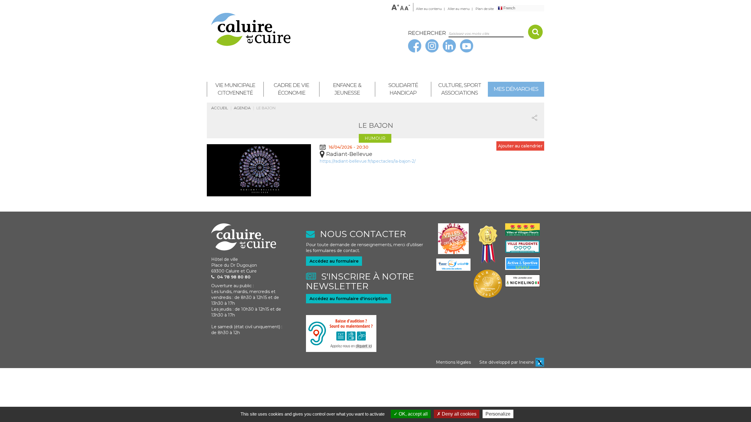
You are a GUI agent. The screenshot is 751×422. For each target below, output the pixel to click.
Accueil (219, 108)
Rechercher (540, 32)
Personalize (498, 413)
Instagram (434, 45)
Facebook (416, 45)
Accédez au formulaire (333, 261)
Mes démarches (516, 89)
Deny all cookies (458, 413)
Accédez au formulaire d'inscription (348, 298)
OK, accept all (413, 413)
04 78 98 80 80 (234, 277)
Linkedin (451, 45)
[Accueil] (305, 29)
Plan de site (485, 9)
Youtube (468, 45)
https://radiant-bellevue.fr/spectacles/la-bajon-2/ (368, 161)
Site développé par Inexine (506, 362)
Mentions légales (453, 362)
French (509, 8)
